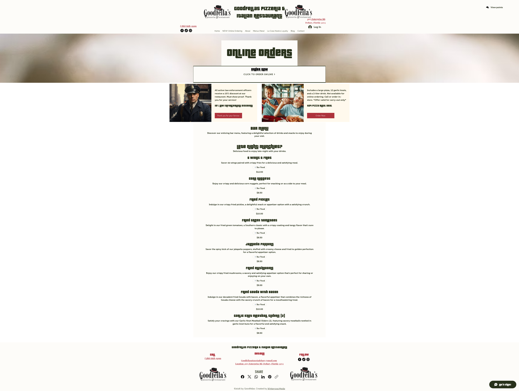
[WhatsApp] (256, 376)
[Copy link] (276, 376)
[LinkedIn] (263, 376)
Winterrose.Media (276, 388)
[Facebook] (182, 30)
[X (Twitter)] (249, 376)
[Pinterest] (269, 376)
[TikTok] (186, 30)
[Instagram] (190, 30)
